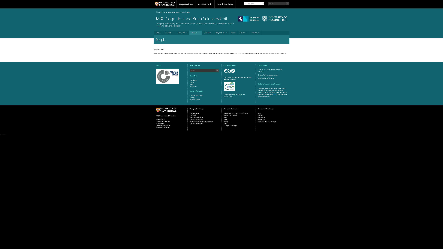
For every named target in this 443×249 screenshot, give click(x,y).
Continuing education (196, 119)
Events (226, 121)
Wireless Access (195, 100)
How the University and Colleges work (236, 113)
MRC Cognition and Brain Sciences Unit (171, 12)
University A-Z (160, 119)
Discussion (261, 117)
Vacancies (193, 86)
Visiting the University (230, 115)
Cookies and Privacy (196, 95)
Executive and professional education (201, 121)
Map (225, 117)
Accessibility (160, 123)
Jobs (225, 124)
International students (196, 117)
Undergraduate (194, 113)
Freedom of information (163, 125)
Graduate (193, 115)
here (274, 94)
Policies (192, 97)
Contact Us (193, 80)
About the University (205, 4)
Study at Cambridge (186, 4)
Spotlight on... (262, 119)
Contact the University (163, 121)
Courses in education (196, 124)
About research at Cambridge (267, 121)
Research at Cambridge (225, 4)
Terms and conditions (162, 127)
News (191, 84)
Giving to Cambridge (230, 126)
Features (260, 115)
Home (157, 12)
